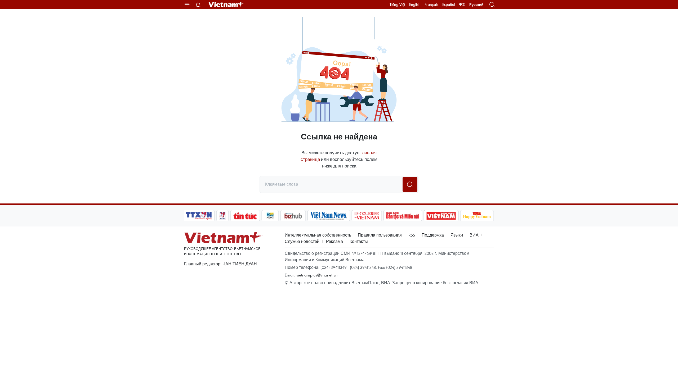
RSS (411, 235)
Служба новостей (302, 241)
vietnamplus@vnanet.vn (316, 275)
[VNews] (222, 215)
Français (431, 4)
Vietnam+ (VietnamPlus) (226, 4)
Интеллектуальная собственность (318, 235)
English (415, 4)
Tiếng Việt (397, 4)
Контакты (359, 241)
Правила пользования (380, 235)
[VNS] (328, 215)
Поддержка (433, 235)
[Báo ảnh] (440, 215)
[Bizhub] (293, 215)
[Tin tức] (245, 215)
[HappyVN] (477, 215)
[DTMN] (402, 215)
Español (448, 4)
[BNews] (270, 215)
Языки (456, 235)
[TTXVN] (199, 215)
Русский (476, 5)
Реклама (334, 241)
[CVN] (366, 215)
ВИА (474, 235)
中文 (462, 4)
